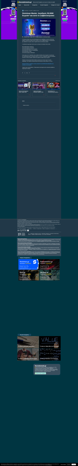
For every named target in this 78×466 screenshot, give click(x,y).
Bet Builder (42, 251)
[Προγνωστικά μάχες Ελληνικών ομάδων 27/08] (38, 86)
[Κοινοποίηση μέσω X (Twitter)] (24, 72)
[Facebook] (28, 230)
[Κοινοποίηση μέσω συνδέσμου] (29, 72)
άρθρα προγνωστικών (52, 249)
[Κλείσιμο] (76, 464)
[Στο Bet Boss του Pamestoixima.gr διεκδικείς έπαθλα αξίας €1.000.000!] (53, 86)
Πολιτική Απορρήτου (49, 464)
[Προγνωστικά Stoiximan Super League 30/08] (24, 86)
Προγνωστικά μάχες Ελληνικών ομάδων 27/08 (38, 92)
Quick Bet (28, 247)
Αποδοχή (73, 464)
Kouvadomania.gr (28, 239)
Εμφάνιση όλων (58, 80)
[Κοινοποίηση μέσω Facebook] (22, 72)
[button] (44, 5)
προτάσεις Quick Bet (40, 241)
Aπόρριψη (68, 464)
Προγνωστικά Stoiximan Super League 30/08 (23, 92)
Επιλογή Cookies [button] (63, 464)
